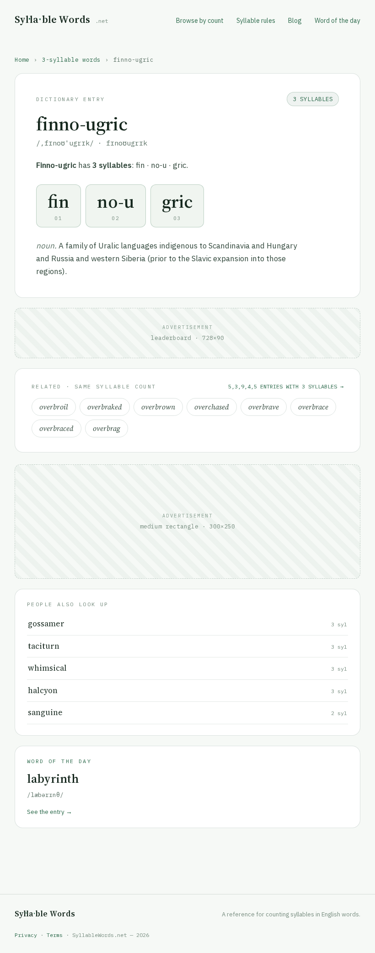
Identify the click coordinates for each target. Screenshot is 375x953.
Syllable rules (255, 20)
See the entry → (49, 812)
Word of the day (337, 20)
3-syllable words (71, 59)
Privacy (26, 934)
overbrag (106, 428)
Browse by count (200, 20)
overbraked (104, 407)
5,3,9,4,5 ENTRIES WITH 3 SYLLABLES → (285, 386)
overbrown (158, 407)
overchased (211, 407)
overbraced (56, 428)
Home (22, 59)
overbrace (313, 407)
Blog (295, 20)
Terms (55, 934)
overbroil (53, 407)
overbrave (263, 407)
